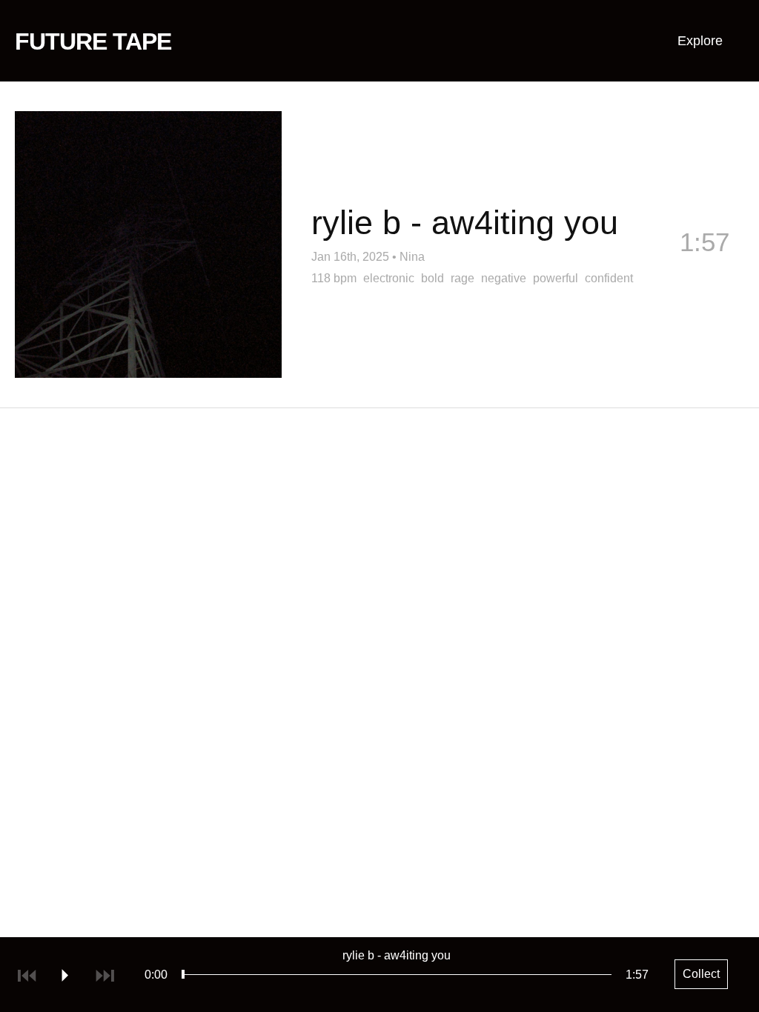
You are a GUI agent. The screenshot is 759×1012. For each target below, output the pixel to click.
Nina (412, 256)
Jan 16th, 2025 (350, 256)
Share (592, 266)
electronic (388, 278)
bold (432, 278)
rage (462, 278)
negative (503, 278)
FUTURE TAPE (93, 41)
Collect (704, 266)
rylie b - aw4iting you (396, 955)
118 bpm (334, 278)
